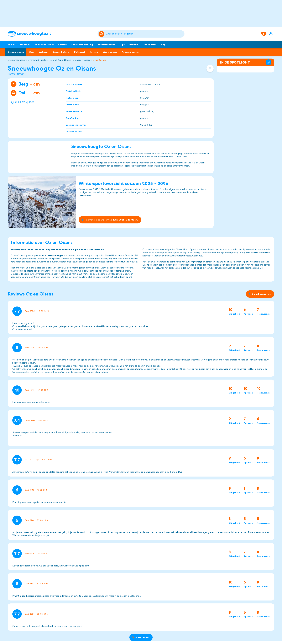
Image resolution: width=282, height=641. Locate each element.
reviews (170, 162)
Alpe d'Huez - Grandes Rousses (74, 60)
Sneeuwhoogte (16, 51)
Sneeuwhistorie (61, 51)
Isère (53, 60)
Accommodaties (106, 44)
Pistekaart (79, 51)
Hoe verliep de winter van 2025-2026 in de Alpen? (111, 219)
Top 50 (11, 44)
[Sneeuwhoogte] (51, 34)
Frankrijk (44, 60)
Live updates (149, 44)
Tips (122, 44)
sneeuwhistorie (157, 162)
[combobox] (144, 33)
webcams (144, 162)
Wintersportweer (44, 44)
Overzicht (33, 60)
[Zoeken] (144, 33)
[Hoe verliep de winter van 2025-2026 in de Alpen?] (42, 202)
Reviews (133, 44)
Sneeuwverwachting (82, 44)
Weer (31, 51)
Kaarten (62, 44)
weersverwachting (129, 162)
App (163, 44)
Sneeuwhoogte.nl (16, 60)
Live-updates (110, 51)
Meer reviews (142, 637)
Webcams (25, 44)
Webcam (43, 51)
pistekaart (182, 162)
